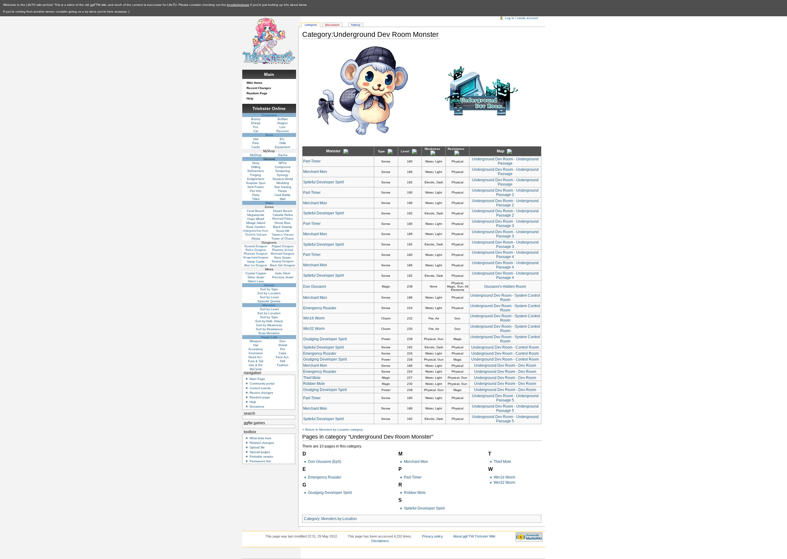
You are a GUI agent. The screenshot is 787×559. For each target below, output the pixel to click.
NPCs (283, 163)
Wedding (282, 183)
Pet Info (255, 191)
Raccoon (282, 131)
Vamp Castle (256, 261)
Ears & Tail (255, 361)
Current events (260, 388)
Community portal (262, 383)
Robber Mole (314, 383)
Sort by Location (269, 293)
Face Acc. (283, 357)
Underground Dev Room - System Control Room (505, 297)
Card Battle (283, 195)
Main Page (257, 379)
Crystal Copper (255, 273)
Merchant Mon (315, 172)
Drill (282, 361)
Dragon (282, 123)
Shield (282, 345)
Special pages (260, 452)
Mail (282, 199)
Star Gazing (282, 187)
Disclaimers (380, 541)
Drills (282, 143)
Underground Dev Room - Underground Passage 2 (505, 192)
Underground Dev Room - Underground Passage (505, 161)
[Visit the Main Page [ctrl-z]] (269, 40)
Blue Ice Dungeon (255, 265)
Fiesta (282, 191)
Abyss (255, 238)
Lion (282, 127)
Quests (269, 285)
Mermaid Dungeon (282, 253)
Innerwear (256, 353)
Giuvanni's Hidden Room (505, 286)
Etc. (282, 139)
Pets (255, 143)
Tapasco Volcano (283, 234)
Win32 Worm (314, 328)
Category (311, 519)
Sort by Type (269, 289)
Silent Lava (256, 281)
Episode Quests (269, 301)
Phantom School (282, 250)
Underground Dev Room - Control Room (505, 347)
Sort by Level (269, 297)
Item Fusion (255, 187)
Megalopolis (255, 215)
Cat (255, 131)
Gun (282, 341)
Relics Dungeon (256, 250)
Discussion (332, 24)
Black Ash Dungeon (282, 265)
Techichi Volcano (256, 234)
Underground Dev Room (255, 230)
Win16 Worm (314, 318)
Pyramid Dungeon (255, 246)
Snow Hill (282, 231)
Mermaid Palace (282, 218)
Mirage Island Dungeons (255, 257)
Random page (260, 397)
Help (250, 98)
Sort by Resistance (269, 329)
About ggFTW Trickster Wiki (474, 536)
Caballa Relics (283, 215)
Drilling (255, 167)
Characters (269, 115)
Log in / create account (521, 18)
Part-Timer (312, 161)
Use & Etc (256, 365)
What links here (260, 438)
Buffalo (283, 119)
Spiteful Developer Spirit (323, 182)
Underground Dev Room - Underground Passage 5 (505, 398)
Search (249, 413)
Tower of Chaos (282, 238)
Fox (255, 127)
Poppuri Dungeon (283, 246)
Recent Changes (259, 88)
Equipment (282, 147)
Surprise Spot (255, 183)
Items (269, 135)
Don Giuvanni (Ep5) (324, 461)
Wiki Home (255, 82)
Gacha (282, 155)
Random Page (257, 93)
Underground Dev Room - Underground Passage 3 (505, 223)
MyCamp (256, 369)
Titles (255, 199)
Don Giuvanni (314, 286)
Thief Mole (312, 378)
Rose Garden (255, 227)
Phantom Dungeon (255, 253)
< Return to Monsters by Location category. (332, 429)
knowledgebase (238, 4)
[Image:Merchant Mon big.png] (362, 90)
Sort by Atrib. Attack (269, 321)
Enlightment (255, 179)
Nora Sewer (282, 257)
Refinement (255, 171)
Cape (283, 353)
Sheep (255, 123)
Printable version (261, 456)
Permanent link (260, 461)
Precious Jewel (282, 277)
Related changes (262, 442)
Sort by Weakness (269, 325)
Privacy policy (432, 536)
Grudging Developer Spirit (325, 339)
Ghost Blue (283, 223)
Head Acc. (255, 357)
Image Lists (269, 337)
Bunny (255, 119)
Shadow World (282, 179)
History (355, 24)
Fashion (282, 365)
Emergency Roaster (319, 308)
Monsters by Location (339, 519)
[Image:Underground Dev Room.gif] (481, 90)
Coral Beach (255, 211)
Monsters (269, 305)
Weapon (256, 341)
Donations (257, 406)
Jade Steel (282, 273)
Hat (255, 345)
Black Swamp (282, 227)
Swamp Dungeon (283, 261)
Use (256, 139)
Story (255, 163)
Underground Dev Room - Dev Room (505, 365)
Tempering (282, 171)
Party (255, 195)
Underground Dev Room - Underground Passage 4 (505, 254)
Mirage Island (255, 223)
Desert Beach (282, 211)
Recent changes (261, 392)
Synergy (282, 175)
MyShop (256, 155)
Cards (255, 147)
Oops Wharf (255, 219)
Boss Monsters (269, 333)
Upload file (257, 447)
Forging (255, 175)
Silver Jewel (255, 277)
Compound (283, 167)
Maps (269, 203)
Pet (282, 349)
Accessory (255, 349)
